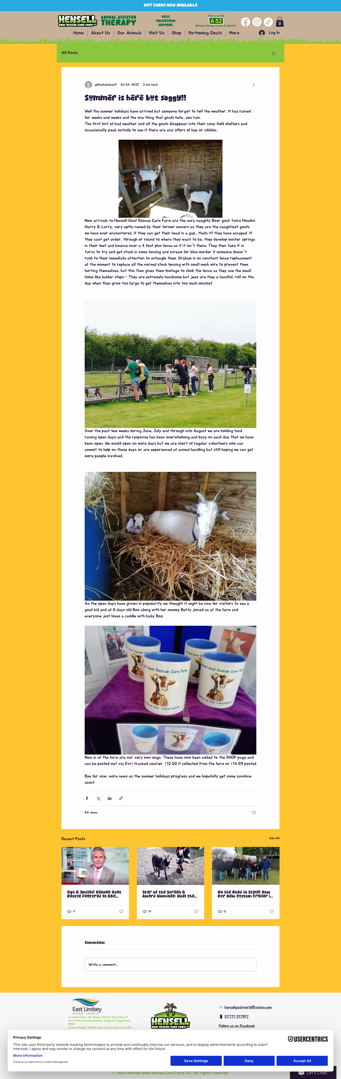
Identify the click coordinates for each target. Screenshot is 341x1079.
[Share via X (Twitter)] (98, 798)
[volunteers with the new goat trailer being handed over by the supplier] (246, 866)
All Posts (69, 53)
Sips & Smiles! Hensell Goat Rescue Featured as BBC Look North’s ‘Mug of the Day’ (94, 894)
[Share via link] (121, 798)
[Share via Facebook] (87, 798)
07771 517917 (237, 1016)
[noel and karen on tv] (170, 866)
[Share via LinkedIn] (109, 798)
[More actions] (253, 84)
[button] (280, 22)
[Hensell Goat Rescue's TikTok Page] (268, 21)
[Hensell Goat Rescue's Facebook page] (245, 21)
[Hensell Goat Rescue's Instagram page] (256, 21)
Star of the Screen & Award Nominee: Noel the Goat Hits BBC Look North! (169, 894)
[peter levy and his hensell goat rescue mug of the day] (95, 866)
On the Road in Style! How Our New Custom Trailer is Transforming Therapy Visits (245, 894)
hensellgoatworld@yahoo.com (248, 1007)
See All (274, 838)
